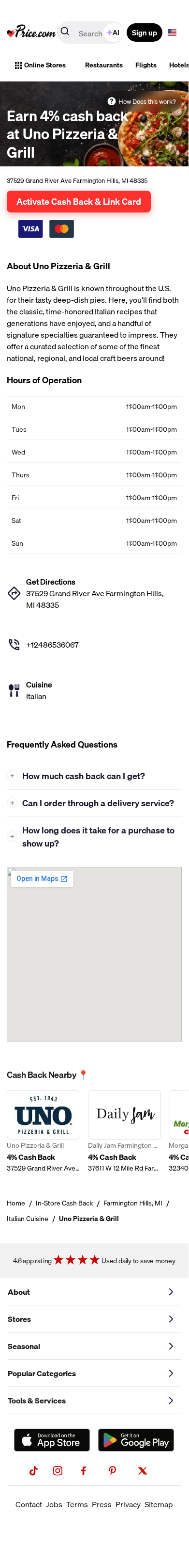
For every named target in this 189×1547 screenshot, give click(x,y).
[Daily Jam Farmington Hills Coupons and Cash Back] (124, 1131)
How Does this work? (147, 101)
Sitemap (159, 1504)
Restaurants (104, 65)
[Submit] (65, 33)
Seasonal (24, 1346)
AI (116, 32)
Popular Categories (42, 1373)
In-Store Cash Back (64, 1203)
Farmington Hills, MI (132, 1203)
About (19, 1292)
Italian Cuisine (27, 1218)
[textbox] (172, 32)
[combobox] (91, 32)
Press (102, 1504)
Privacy (128, 1504)
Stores (19, 1319)
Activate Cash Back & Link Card (78, 201)
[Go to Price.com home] (31, 32)
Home (16, 1203)
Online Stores (45, 65)
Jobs (54, 1504)
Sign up (144, 32)
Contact (28, 1504)
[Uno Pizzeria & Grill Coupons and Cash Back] (43, 1131)
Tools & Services (37, 1400)
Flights (146, 65)
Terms (77, 1504)
